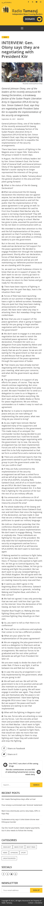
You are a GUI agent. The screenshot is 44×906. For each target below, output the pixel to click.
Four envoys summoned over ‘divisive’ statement (22, 805)
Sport (23, 853)
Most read (31, 847)
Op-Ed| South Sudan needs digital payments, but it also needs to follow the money (21, 829)
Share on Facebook (16, 748)
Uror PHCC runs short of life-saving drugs (23, 764)
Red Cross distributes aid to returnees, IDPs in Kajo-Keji (21, 812)
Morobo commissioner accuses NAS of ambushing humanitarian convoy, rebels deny (20, 772)
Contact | (31, 903)
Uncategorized (9, 858)
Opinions (14, 853)
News (5, 37)
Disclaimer (38, 903)
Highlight (7, 847)
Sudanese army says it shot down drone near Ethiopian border (20, 820)
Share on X (12, 754)
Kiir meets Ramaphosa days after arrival (19, 799)
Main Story (18, 847)
